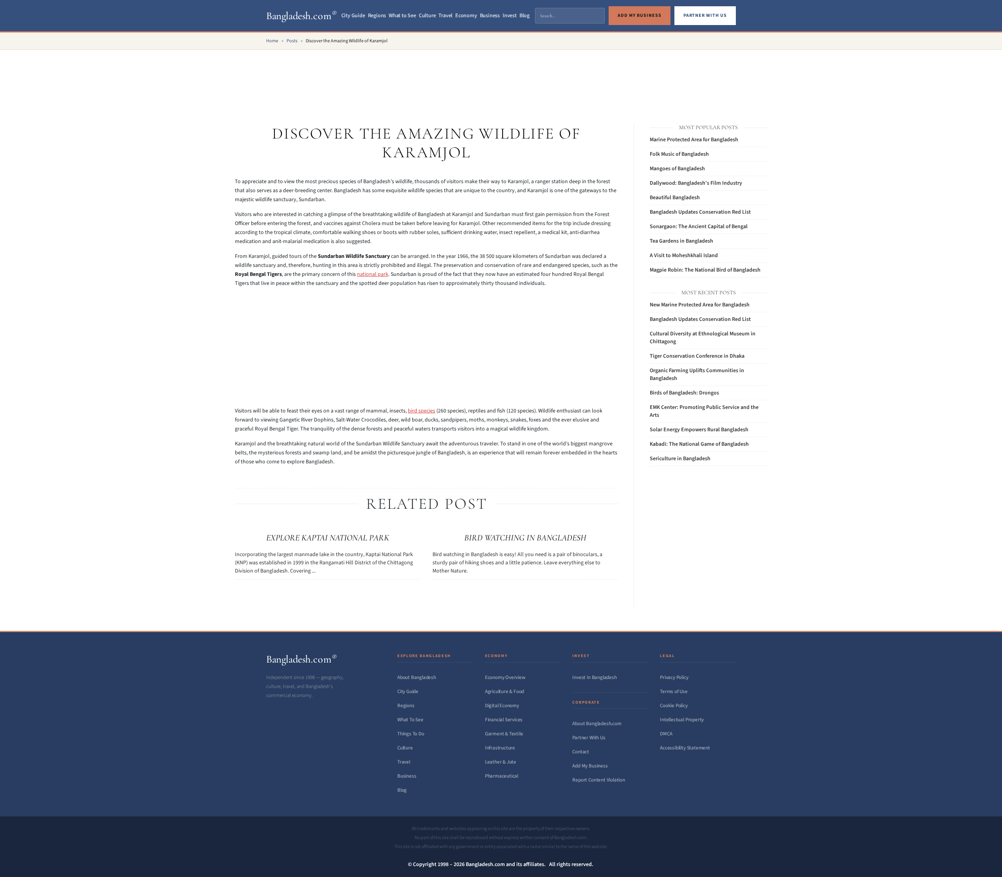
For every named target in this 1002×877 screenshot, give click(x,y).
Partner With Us (588, 737)
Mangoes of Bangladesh (677, 169)
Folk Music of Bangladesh (679, 154)
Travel (445, 16)
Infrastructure (500, 747)
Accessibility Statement (685, 747)
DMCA (666, 733)
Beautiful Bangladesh (675, 198)
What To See (410, 719)
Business (490, 16)
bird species (421, 411)
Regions (377, 16)
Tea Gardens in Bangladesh (681, 241)
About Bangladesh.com (596, 723)
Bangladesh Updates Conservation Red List (700, 212)
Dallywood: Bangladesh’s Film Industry (696, 183)
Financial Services (504, 719)
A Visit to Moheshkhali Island (684, 255)
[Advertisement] (501, 78)
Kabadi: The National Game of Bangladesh (699, 444)
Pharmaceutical (501, 776)
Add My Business (589, 765)
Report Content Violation (598, 779)
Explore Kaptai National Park (327, 538)
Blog (524, 16)
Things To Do (410, 733)
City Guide (353, 16)
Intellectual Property (682, 719)
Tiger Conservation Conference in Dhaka (697, 356)
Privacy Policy (674, 677)
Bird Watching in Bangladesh (525, 538)
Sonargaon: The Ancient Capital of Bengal (699, 227)
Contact (580, 751)
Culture (427, 16)
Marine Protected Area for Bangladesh (694, 140)
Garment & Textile (504, 733)
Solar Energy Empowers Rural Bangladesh (699, 430)
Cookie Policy (673, 705)
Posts (292, 41)
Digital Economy (502, 705)
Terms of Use (674, 691)
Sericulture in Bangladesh (680, 459)
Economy (466, 16)
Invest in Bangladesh (594, 677)
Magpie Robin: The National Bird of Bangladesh (705, 270)
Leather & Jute (500, 761)
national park (372, 274)
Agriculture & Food (504, 691)
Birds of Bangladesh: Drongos (684, 393)
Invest (510, 16)
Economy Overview (505, 677)
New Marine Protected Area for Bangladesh (700, 305)
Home (272, 41)
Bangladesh (301, 15)
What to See (402, 16)
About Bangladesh (416, 677)
